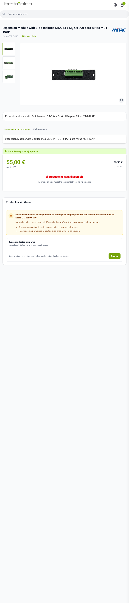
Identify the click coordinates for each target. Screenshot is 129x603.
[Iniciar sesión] (115, 5)
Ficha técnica (40, 129)
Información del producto (17, 129)
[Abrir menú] (106, 5)
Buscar (114, 256)
